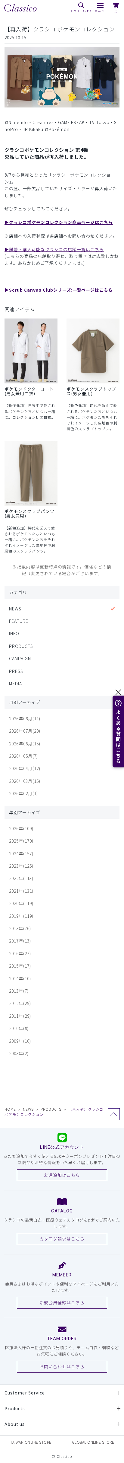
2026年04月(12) (24, 768)
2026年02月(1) (23, 793)
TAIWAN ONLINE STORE (30, 1442)
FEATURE (18, 621)
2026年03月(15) (24, 781)
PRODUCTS (21, 646)
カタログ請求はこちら (62, 1239)
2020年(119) (21, 903)
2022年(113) (21, 878)
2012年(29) (20, 1003)
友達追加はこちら (62, 1175)
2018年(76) (20, 928)
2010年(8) (19, 1028)
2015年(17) (20, 966)
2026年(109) (21, 828)
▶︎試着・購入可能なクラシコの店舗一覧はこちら (54, 249)
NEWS (15, 609)
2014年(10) (20, 978)
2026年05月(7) (23, 756)
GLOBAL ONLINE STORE (93, 1442)
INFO (14, 633)
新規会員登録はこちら (62, 1302)
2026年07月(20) (24, 731)
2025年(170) (21, 841)
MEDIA (15, 683)
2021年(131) (21, 891)
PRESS (16, 671)
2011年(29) (20, 1016)
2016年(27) (20, 953)
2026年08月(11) (24, 718)
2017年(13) (20, 941)
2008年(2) (19, 1053)
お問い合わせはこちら (62, 1366)
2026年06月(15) (24, 744)
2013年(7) (19, 991)
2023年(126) (21, 866)
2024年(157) (21, 853)
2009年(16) (20, 1041)
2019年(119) (21, 916)
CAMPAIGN (20, 658)
